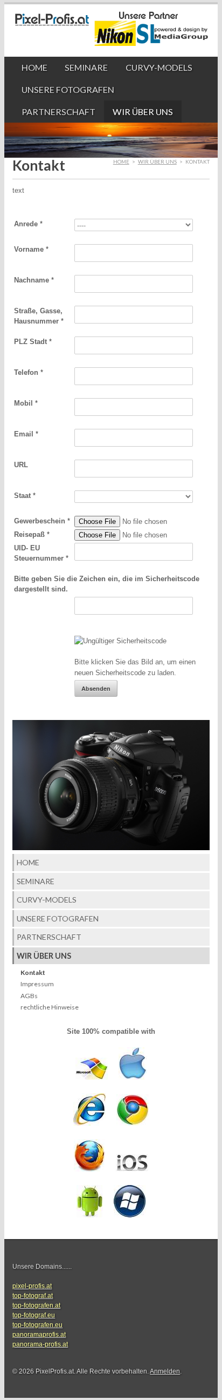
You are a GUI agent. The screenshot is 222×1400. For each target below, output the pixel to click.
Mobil (26, 403)
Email (26, 434)
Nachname (34, 280)
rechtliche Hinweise (49, 1007)
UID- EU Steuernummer (41, 553)
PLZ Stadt (33, 342)
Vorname (31, 249)
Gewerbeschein (42, 521)
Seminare (86, 67)
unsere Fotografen (68, 89)
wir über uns (143, 111)
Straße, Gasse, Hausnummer (39, 316)
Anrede (28, 224)
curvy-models (159, 67)
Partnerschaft (58, 111)
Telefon (28, 372)
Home (34, 67)
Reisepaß (32, 534)
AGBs (29, 996)
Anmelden (165, 1371)
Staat (25, 496)
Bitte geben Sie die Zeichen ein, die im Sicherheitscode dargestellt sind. (106, 584)
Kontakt (32, 972)
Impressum (37, 984)
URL (21, 465)
